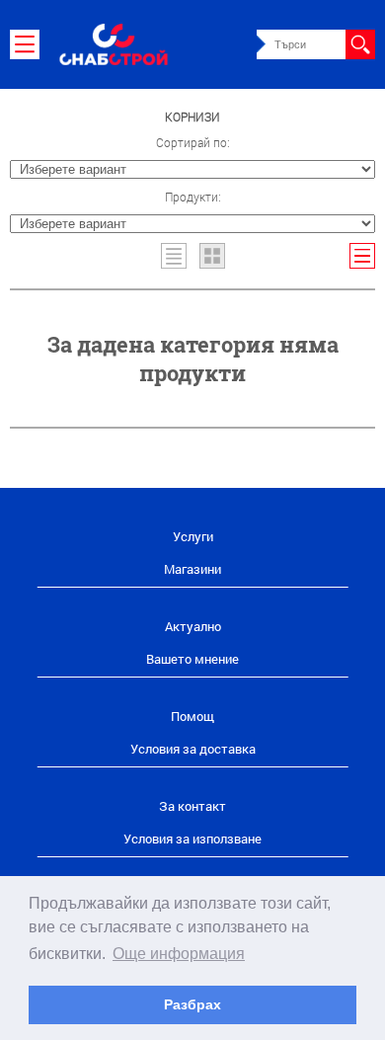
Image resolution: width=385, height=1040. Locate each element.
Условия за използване (192, 838)
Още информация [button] (179, 953)
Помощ (192, 716)
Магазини (192, 569)
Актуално (193, 626)
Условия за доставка (193, 749)
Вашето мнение (192, 659)
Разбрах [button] (192, 1004)
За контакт (192, 806)
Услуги (193, 536)
